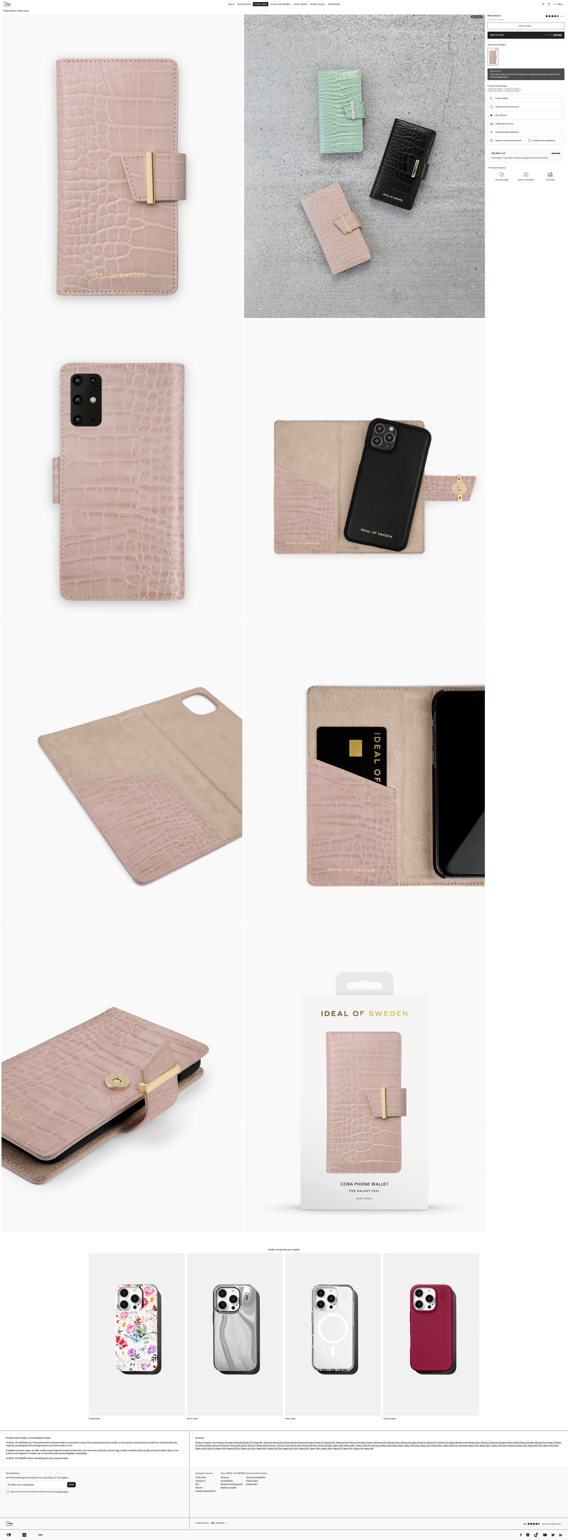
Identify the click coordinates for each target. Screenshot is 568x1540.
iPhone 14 (370, 1443)
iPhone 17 (199, 1443)
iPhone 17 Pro (210, 1443)
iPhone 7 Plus (283, 1446)
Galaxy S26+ (349, 1446)
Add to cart (525, 35)
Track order (200, 1477)
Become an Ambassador (232, 1484)
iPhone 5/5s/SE (325, 1446)
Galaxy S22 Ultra (550, 1446)
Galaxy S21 (221, 1448)
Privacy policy (252, 1481)
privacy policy (62, 1491)
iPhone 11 (550, 1443)
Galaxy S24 (425, 1446)
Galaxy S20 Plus (275, 1448)
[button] (543, 1523)
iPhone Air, (237, 1443)
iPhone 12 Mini (512, 1443)
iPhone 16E (257, 1443)
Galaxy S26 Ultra (363, 1446)
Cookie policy (252, 1484)
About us (225, 1477)
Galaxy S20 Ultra (290, 1448)
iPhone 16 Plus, (291, 1443)
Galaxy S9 (337, 1448)
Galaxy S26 (338, 1446)
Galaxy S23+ (485, 1446)
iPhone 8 (251, 1446)
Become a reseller (228, 1487)
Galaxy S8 (358, 1448)
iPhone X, (226, 1446)
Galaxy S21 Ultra (248, 1448)
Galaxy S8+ (369, 1448)
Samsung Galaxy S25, (382, 1446)
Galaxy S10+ (315, 1448)
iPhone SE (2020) (239, 1446)
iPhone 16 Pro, (278, 1443)
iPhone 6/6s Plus (309, 1446)
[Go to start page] (7, 4)
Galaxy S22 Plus (535, 1446)
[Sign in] (543, 4)
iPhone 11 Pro (540, 1443)
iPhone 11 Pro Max (526, 1443)
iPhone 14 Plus (393, 1443)
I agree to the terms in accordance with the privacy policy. (39, 1491)
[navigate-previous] (478, 1328)
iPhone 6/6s (296, 1446)
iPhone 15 (319, 1443)
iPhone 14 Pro (381, 1443)
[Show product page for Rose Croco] (493, 56)
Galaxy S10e (326, 1448)
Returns (198, 1487)
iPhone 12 (485, 1443)
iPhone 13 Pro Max (446, 1443)
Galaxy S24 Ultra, (451, 1446)
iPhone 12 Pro (474, 1443)
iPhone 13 (421, 1443)
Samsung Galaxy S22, (517, 1446)
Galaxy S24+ (437, 1446)
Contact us (200, 1481)
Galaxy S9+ (348, 1448)
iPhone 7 (273, 1446)
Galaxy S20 (261, 1448)
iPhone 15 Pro (329, 1443)
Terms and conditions (255, 1477)
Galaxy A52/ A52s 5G (205, 1448)
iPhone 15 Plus (342, 1443)
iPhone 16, (268, 1443)
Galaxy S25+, (398, 1446)
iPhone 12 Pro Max (498, 1443)
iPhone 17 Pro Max (225, 1443)
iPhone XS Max (205, 1446)
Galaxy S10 (304, 1448)
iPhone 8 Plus (262, 1446)
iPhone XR (217, 1446)
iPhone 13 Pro (432, 1443)
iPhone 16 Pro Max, (306, 1443)
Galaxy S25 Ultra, (412, 1446)
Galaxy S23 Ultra (499, 1446)
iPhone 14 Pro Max (408, 1443)
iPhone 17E (247, 1443)
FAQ (197, 1484)
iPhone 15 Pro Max (357, 1443)
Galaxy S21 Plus (233, 1448)
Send (71, 1484)
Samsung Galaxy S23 (469, 1446)
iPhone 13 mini (461, 1443)
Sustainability (227, 1481)
